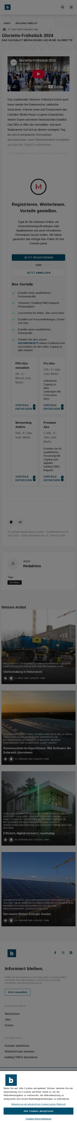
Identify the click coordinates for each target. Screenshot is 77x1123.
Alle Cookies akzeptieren (38, 1111)
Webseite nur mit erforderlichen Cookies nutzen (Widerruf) (38, 1104)
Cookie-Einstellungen (38, 1118)
